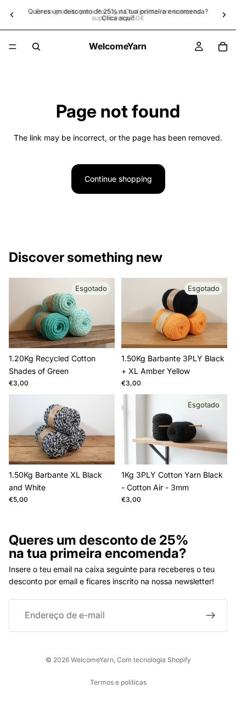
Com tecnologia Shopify (154, 660)
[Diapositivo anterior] (12, 15)
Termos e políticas (118, 682)
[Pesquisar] (36, 47)
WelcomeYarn (92, 660)
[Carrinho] (223, 47)
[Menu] (12, 46)
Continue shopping (118, 178)
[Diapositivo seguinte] (224, 15)
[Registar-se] (210, 615)
